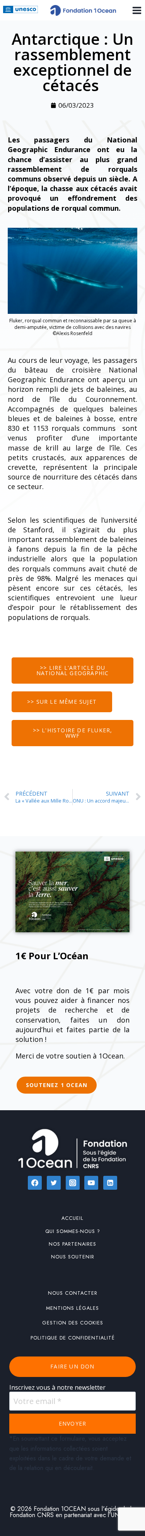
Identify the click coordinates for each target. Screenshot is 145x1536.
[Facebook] (35, 1183)
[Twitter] (54, 1183)
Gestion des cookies (72, 1322)
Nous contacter (72, 1293)
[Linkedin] (110, 1183)
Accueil (72, 1218)
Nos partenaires (72, 1244)
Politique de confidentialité (73, 1337)
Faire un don (72, 1366)
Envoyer (72, 1423)
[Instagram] (73, 1183)
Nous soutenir (72, 1256)
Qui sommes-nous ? (72, 1231)
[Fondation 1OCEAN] (83, 10)
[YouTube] (91, 1183)
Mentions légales (72, 1308)
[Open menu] (135, 10)
